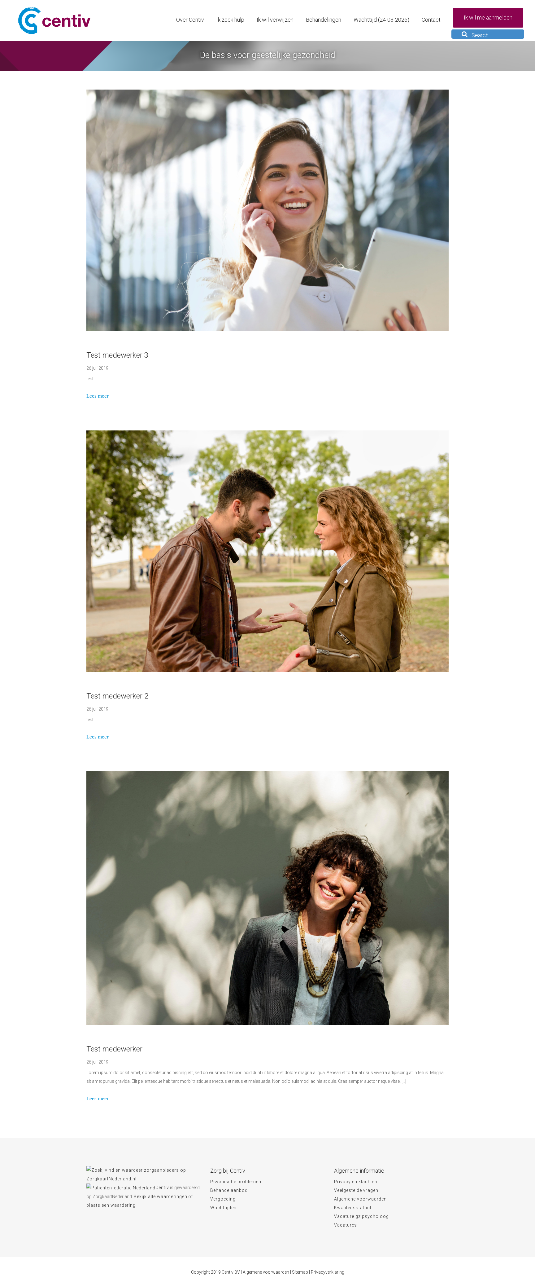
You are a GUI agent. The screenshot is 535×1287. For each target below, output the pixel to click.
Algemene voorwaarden (360, 1199)
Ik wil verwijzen (275, 19)
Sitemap (300, 1272)
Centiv (162, 1187)
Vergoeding (223, 1199)
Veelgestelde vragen (356, 1190)
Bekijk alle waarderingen (160, 1196)
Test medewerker (114, 1049)
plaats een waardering (111, 1205)
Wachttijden (223, 1207)
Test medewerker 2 (117, 696)
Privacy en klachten (355, 1181)
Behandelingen (323, 19)
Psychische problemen (235, 1181)
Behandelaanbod (229, 1190)
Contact (431, 19)
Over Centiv (190, 19)
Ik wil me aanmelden (488, 17)
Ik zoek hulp (230, 19)
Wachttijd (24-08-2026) (381, 19)
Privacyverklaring (327, 1272)
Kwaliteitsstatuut (353, 1207)
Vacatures (345, 1225)
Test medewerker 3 (117, 355)
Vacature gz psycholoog (361, 1216)
